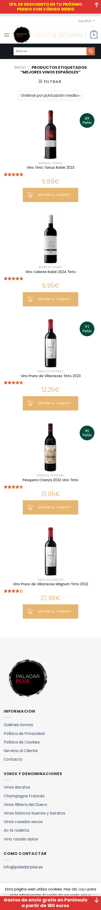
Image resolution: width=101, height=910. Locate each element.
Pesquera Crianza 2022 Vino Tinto (50, 480)
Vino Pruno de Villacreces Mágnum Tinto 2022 (50, 584)
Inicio (20, 67)
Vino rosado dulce (21, 839)
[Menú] (7, 35)
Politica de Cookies (22, 742)
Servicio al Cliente (21, 751)
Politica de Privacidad (24, 733)
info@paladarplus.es (23, 867)
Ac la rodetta (16, 830)
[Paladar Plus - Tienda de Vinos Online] (50, 34)
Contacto (13, 759)
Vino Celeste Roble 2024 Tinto (50, 272)
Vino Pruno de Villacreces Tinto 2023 (51, 376)
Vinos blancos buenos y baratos (34, 813)
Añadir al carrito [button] (54, 195)
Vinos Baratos (17, 787)
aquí (82, 889)
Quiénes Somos (18, 725)
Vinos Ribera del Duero (25, 804)
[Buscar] (91, 51)
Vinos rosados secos (23, 822)
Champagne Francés (24, 796)
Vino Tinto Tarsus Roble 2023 (50, 168)
